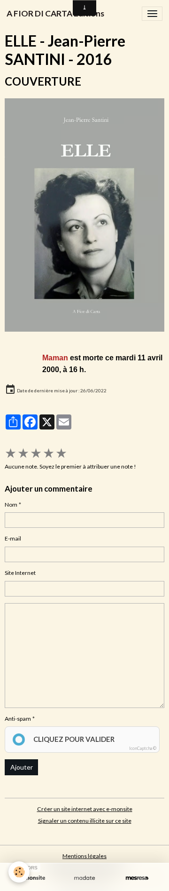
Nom (11, 504)
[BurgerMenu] (152, 14)
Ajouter (21, 767)
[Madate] (84, 878)
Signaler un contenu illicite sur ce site (84, 820)
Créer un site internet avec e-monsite (84, 808)
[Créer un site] (31, 878)
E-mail (13, 538)
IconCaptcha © (142, 748)
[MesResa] (137, 878)
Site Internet (20, 572)
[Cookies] (19, 872)
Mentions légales (84, 855)
